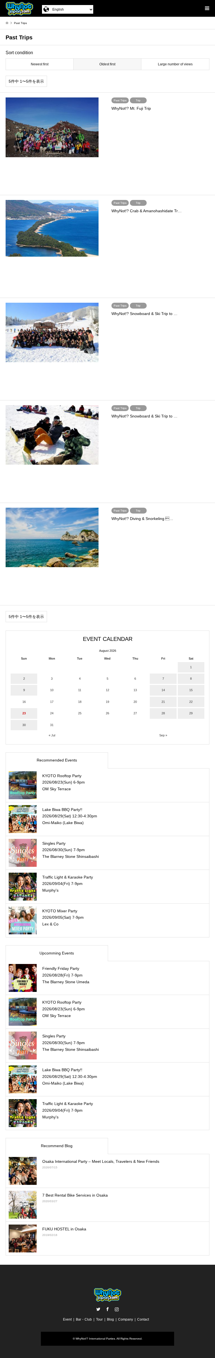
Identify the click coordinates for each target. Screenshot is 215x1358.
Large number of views (175, 64)
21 (163, 701)
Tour (99, 1319)
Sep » (163, 735)
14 (163, 690)
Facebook (107, 1309)
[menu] (206, 8)
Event (67, 1319)
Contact (143, 1319)
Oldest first (107, 64)
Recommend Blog (57, 1146)
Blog (110, 1319)
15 (191, 690)
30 (24, 725)
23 (24, 713)
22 (191, 701)
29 (191, 713)
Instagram (117, 1309)
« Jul (52, 735)
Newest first (39, 64)
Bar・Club (84, 1319)
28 (163, 713)
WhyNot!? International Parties (95, 1338)
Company (125, 1319)
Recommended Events (57, 760)
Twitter (98, 1309)
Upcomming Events (56, 953)
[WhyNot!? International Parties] (19, 8)
